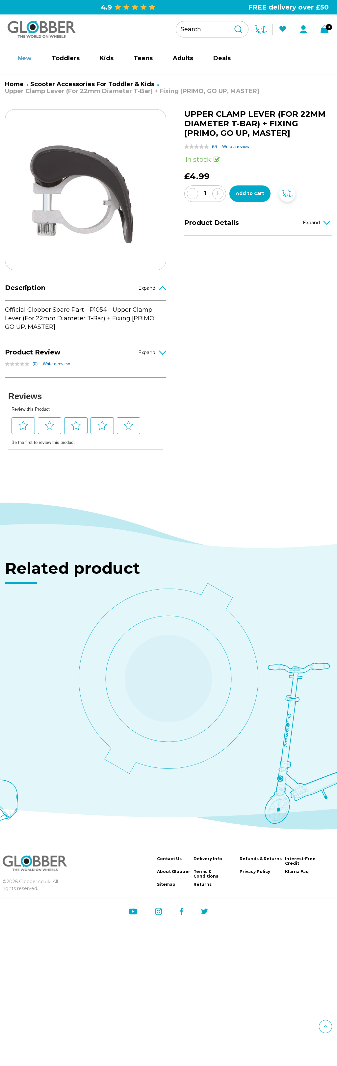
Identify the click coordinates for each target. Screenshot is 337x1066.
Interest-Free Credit (300, 861)
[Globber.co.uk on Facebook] (181, 911)
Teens (143, 58)
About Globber (173, 871)
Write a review (56, 363)
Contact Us (169, 859)
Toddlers (66, 58)
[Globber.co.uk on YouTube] (133, 912)
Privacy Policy (255, 871)
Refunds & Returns (261, 859)
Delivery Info (208, 859)
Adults (183, 58)
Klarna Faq (297, 871)
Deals (222, 58)
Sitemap (166, 884)
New (24, 58)
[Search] (238, 29)
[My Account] (303, 29)
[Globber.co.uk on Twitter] (204, 911)
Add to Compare (287, 193)
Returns (203, 884)
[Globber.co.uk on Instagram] (158, 912)
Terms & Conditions (206, 874)
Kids (107, 58)
